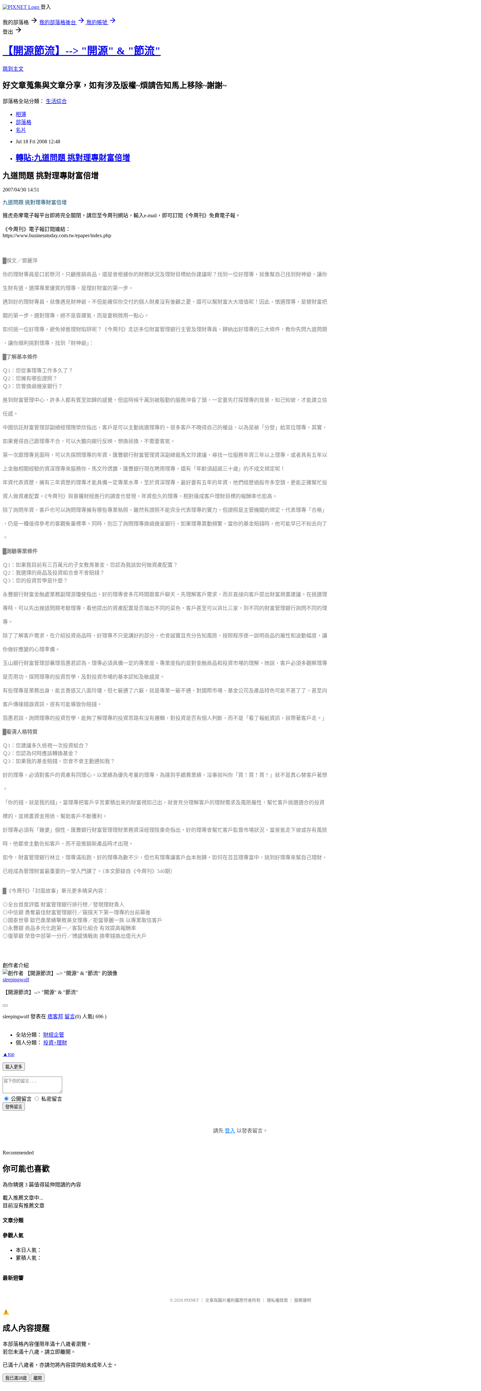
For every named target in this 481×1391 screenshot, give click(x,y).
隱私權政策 (277, 1300)
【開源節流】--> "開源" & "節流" (82, 51)
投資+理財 (55, 1042)
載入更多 (13, 1066)
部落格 (23, 122)
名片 (21, 130)
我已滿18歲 (16, 1378)
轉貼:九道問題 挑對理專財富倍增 (73, 157)
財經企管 (53, 1035)
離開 (37, 1378)
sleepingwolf (16, 979)
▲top (8, 1054)
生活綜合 (56, 101)
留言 (69, 1016)
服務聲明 (302, 1300)
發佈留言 (13, 1106)
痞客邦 (55, 1016)
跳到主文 (13, 69)
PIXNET (191, 1300)
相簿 (21, 114)
